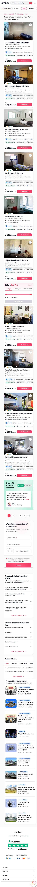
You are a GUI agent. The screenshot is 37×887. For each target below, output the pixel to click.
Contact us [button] (6, 879)
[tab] (8, 289)
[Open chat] (34, 884)
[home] (5, 3)
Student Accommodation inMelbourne (14, 667)
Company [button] (5, 867)
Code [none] (9, 548)
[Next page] (28, 515)
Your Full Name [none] (12, 537)
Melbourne (20, 14)
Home (5, 14)
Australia (11, 14)
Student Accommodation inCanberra (14, 671)
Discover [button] (5, 871)
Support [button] (5, 875)
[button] (21, 3)
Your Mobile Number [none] (22, 551)
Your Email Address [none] (13, 544)
